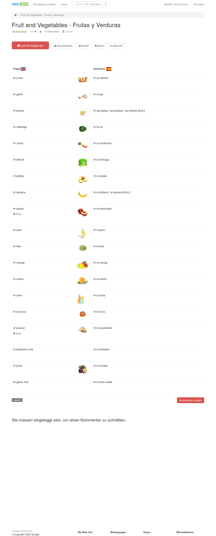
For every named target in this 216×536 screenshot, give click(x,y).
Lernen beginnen (32, 45)
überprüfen (117, 45)
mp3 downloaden (64, 45)
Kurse (64, 4)
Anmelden (198, 4)
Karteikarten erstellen (44, 4)
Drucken (84, 45)
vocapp (69, 31)
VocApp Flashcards (22, 531)
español (17, 400)
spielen (100, 45)
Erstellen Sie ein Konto (176, 4)
